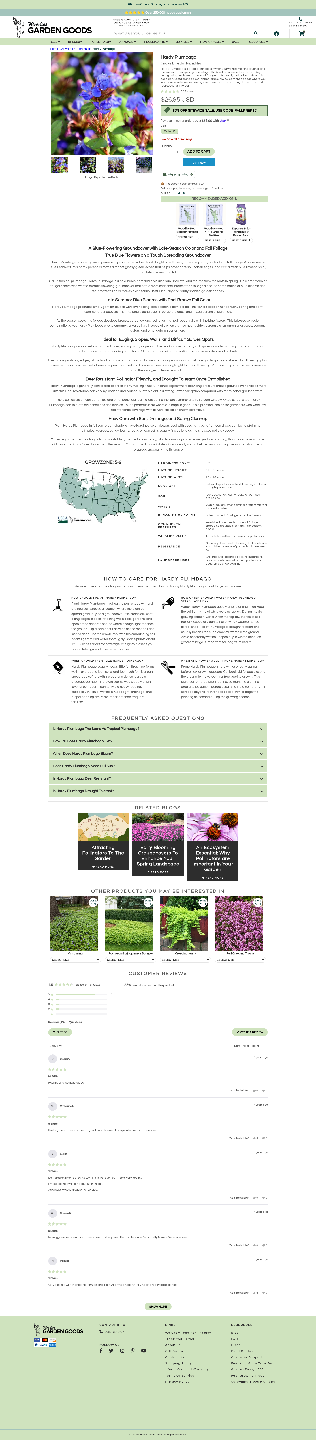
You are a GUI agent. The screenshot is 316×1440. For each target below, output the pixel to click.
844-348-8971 (299, 25)
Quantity (166, 146)
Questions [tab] (75, 1023)
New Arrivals (211, 41)
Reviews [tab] (56, 1023)
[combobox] (184, 33)
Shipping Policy (178, 1363)
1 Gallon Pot (169, 131)
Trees (53, 41)
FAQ (234, 1339)
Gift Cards (174, 1351)
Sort (237, 1045)
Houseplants (155, 41)
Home (54, 48)
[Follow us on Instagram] (122, 1351)
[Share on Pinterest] (184, 193)
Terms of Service (179, 1375)
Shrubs (74, 41)
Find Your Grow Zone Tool (252, 1363)
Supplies (183, 41)
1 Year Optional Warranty (187, 1369)
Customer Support (246, 1357)
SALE (235, 41)
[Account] (276, 33)
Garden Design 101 (247, 1369)
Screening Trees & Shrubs (253, 1381)
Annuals (126, 41)
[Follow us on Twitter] (111, 1351)
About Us (173, 1345)
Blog (235, 1332)
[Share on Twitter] (178, 193)
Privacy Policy (177, 1381)
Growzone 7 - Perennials (75, 48)
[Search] (256, 33)
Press (236, 1345)
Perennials (100, 41)
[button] (214, 91)
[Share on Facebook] (174, 193)
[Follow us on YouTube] (143, 1351)
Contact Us (174, 1357)
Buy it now (199, 162)
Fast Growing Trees (247, 1375)
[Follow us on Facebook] (100, 1351)
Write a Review (254, 1033)
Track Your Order (180, 1339)
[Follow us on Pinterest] (133, 1351)
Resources (257, 41)
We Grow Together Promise (188, 1332)
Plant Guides (242, 1351)
